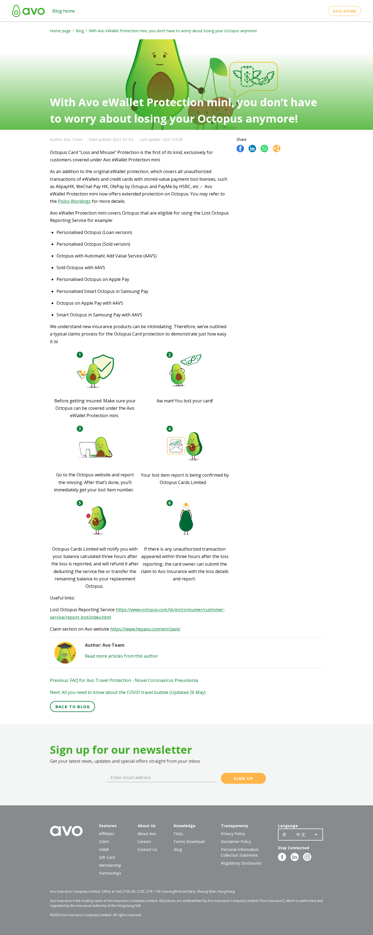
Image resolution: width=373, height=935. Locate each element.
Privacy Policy (233, 833)
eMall (104, 849)
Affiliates (106, 833)
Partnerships (110, 873)
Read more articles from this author (121, 656)
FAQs (178, 833)
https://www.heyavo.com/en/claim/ (145, 629)
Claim (104, 841)
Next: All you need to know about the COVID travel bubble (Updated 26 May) (128, 692)
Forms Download (189, 841)
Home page (60, 30)
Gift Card (107, 857)
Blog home (63, 11)
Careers (144, 841)
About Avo (147, 833)
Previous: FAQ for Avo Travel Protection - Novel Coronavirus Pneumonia (124, 680)
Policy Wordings (74, 201)
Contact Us (147, 849)
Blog (80, 30)
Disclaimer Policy (236, 841)
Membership (110, 865)
